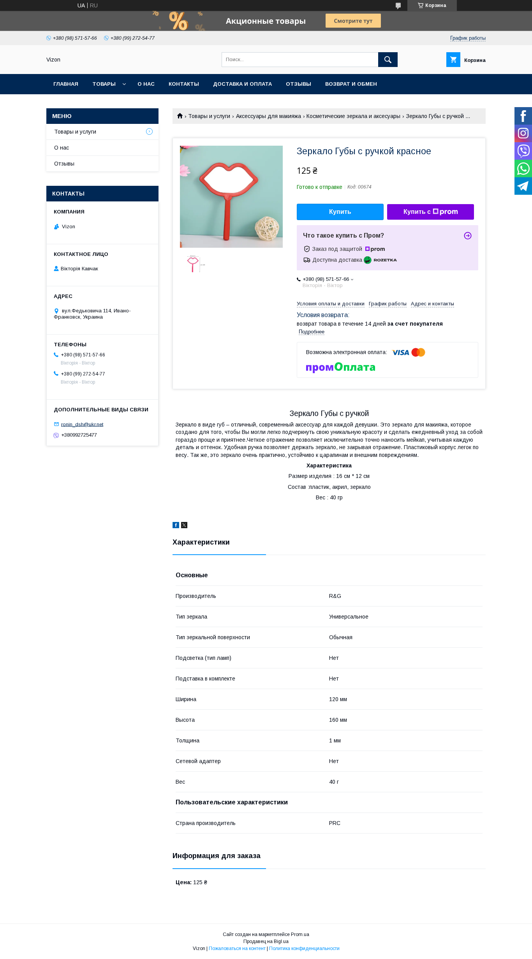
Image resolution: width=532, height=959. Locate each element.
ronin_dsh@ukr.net (82, 424)
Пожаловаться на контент (237, 948)
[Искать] (388, 59)
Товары (104, 84)
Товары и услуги (209, 116)
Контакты (184, 84)
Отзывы (298, 84)
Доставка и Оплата (242, 84)
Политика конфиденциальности (304, 948)
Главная (65, 84)
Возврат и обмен (351, 84)
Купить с (417, 211)
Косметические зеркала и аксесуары (353, 116)
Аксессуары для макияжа (268, 116)
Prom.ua (300, 934)
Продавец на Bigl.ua (266, 941)
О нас (146, 84)
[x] (184, 526)
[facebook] (176, 526)
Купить (340, 211)
